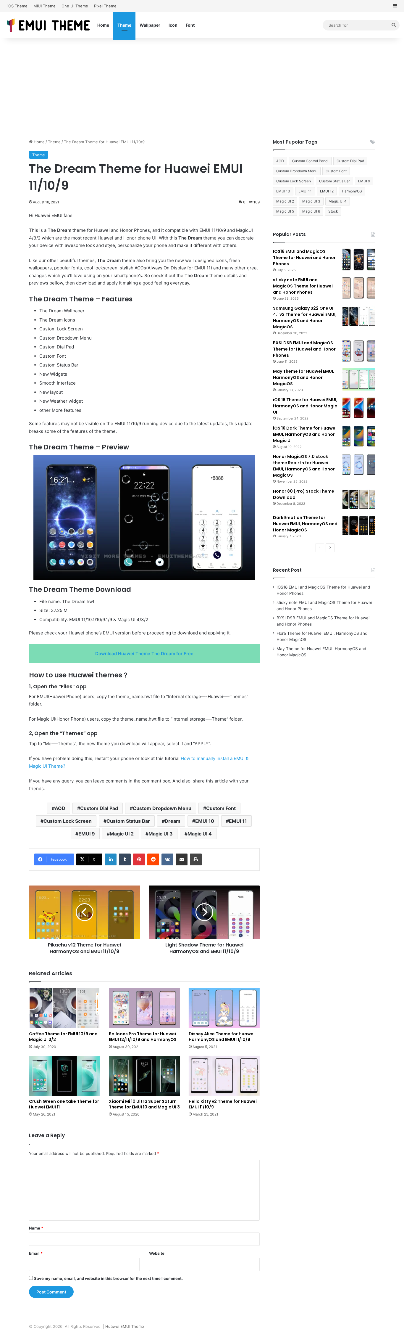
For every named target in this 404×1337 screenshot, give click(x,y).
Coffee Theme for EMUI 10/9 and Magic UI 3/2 (63, 1036)
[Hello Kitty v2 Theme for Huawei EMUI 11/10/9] (224, 1076)
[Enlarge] (248, 463)
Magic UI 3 (160, 834)
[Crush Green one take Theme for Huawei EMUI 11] (64, 1076)
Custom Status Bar (128, 821)
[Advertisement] (202, 88)
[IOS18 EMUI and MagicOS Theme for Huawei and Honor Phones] (358, 259)
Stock (333, 211)
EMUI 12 (327, 191)
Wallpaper (150, 25)
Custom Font (221, 808)
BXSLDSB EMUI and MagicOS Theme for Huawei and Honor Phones (304, 349)
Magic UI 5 (285, 211)
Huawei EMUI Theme (124, 1326)
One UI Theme (75, 6)
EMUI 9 (86, 834)
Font (190, 25)
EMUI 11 (238, 821)
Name (36, 1228)
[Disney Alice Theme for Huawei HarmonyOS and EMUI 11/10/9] (224, 1008)
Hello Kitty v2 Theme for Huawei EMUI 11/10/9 (223, 1104)
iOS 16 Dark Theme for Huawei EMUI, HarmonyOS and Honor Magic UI (305, 434)
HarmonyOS (352, 191)
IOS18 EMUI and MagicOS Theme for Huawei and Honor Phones (304, 257)
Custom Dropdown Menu (162, 808)
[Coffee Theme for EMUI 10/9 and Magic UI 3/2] (64, 1008)
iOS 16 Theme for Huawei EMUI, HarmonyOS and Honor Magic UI (305, 406)
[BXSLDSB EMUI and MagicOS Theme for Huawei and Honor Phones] (358, 351)
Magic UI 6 (311, 211)
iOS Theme (17, 6)
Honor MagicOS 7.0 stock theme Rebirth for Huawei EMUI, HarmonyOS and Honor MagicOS (304, 466)
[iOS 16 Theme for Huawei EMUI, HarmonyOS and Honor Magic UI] (358, 408)
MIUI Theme (44, 6)
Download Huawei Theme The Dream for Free (144, 653)
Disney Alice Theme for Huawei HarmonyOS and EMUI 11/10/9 (222, 1036)
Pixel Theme (105, 6)
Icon (173, 25)
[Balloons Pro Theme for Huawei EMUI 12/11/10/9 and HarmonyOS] (144, 1008)
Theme (124, 25)
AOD (60, 808)
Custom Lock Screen (67, 821)
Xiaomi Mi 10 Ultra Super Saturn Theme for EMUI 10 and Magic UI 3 (144, 1104)
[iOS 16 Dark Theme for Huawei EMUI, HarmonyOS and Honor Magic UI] (358, 436)
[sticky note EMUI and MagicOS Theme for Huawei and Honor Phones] (358, 288)
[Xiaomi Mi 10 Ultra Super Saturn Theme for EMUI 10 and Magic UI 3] (144, 1076)
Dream (172, 821)
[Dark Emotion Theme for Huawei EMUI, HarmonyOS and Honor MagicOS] (358, 526)
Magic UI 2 (122, 834)
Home (103, 25)
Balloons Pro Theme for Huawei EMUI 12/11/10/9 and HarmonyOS (143, 1036)
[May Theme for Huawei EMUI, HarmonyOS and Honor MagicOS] (358, 379)
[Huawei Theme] (48, 25)
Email (36, 1253)
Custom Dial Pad (99, 808)
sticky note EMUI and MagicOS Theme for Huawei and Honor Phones (303, 286)
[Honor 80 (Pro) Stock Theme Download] (358, 499)
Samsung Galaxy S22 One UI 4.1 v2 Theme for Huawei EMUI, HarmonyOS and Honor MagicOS (305, 317)
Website (156, 1253)
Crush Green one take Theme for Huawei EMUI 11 (64, 1104)
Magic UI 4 (200, 834)
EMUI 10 (204, 821)
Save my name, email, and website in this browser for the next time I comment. (108, 1278)
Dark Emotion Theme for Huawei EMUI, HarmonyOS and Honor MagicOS (305, 524)
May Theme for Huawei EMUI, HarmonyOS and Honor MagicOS (303, 377)
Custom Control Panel (310, 161)
